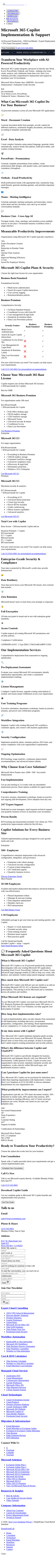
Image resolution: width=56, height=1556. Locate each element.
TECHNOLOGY (13, 13)
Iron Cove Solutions (17, 1522)
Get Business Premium (10, 431)
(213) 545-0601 (7, 1229)
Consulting (10, 1535)
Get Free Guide (8, 1202)
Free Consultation (8, 48)
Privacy (29, 1522)
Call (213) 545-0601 (24, 48)
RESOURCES (12, 21)
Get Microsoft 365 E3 (10, 473)
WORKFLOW (12, 16)
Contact (9, 24)
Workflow (10, 1542)
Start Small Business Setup (12, 946)
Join (6, 1303)
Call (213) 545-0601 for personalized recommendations (23, 369)
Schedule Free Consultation (12, 1168)
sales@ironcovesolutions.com (13, 1218)
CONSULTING (12, 11)
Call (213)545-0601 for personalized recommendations (23, 553)
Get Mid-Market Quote (10, 910)
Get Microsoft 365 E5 (10, 516)
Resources (10, 1545)
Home (8, 1533)
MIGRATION (12, 18)
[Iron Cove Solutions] (15, 4)
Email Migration (13, 1540)
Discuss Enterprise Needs (11, 876)
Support (9, 1547)
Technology (11, 1538)
